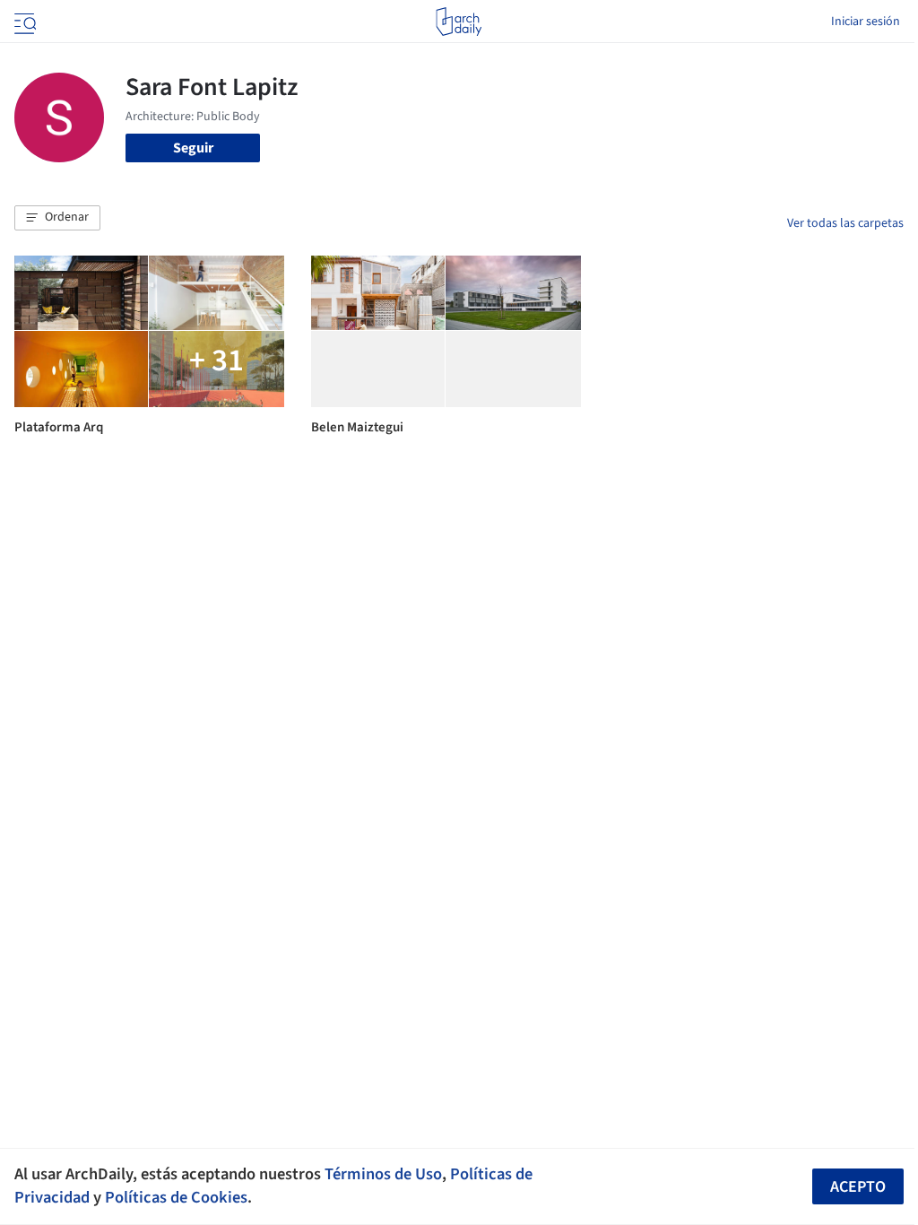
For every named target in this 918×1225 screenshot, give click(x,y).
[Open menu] (23, 21)
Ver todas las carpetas (845, 223)
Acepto (858, 1187)
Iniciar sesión (865, 21)
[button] (57, 217)
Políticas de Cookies (176, 1197)
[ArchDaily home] (458, 21)
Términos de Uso (383, 1174)
